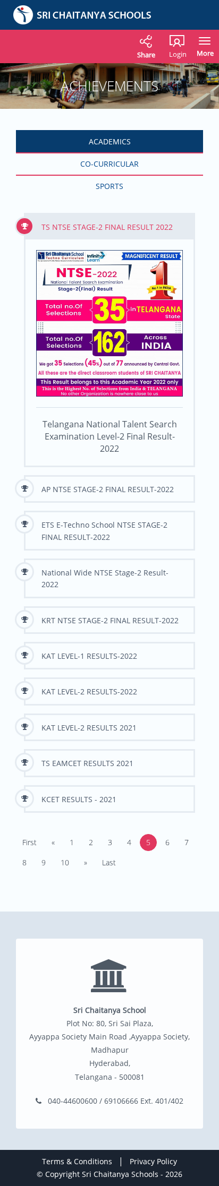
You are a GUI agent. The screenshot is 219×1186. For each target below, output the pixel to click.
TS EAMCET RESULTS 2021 (87, 763)
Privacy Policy (153, 1161)
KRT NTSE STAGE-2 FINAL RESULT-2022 (110, 620)
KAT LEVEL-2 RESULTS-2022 (89, 691)
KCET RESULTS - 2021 (78, 799)
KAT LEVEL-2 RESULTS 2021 (89, 728)
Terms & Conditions (77, 1161)
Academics (110, 141)
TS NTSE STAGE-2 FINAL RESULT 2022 (107, 227)
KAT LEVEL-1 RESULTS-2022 (89, 656)
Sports (109, 186)
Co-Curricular (109, 164)
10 (65, 862)
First (29, 842)
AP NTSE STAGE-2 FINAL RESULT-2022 (107, 489)
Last (109, 862)
